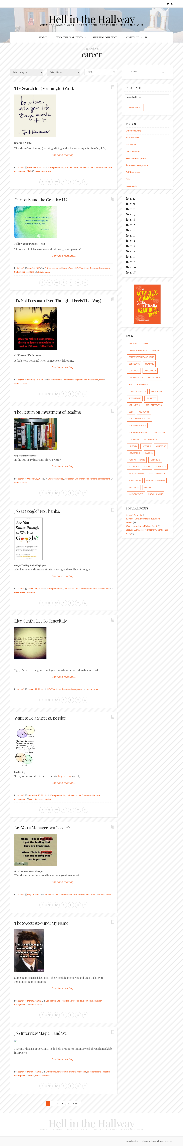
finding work (154, 377)
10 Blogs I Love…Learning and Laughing (143, 518)
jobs (131, 412)
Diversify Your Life (134, 515)
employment (46, 171)
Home (43, 37)
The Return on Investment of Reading (47, 412)
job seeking (159, 432)
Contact (132, 37)
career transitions (27, 592)
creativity (149, 364)
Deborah (20, 167)
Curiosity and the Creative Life (41, 200)
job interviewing (154, 405)
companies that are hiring (141, 357)
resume (147, 466)
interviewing (135, 398)
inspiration (156, 391)
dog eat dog (64, 776)
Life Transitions (97, 167)
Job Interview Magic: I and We (40, 1033)
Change (156, 350)
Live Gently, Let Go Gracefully (40, 621)
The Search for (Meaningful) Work (44, 88)
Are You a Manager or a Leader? (42, 828)
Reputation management (137, 165)
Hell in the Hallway (91, 19)
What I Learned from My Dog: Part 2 (141, 526)
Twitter (147, 487)
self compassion (157, 473)
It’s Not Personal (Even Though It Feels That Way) (57, 300)
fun (130, 384)
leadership (134, 439)
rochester (161, 466)
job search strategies (140, 418)
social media (135, 480)
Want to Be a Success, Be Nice (40, 718)
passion (149, 453)
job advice (151, 398)
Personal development (100, 268)
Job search (84, 167)
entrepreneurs (136, 377)
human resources (137, 391)
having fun (142, 384)
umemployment (136, 494)
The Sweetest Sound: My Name (41, 923)
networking (134, 453)
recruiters (155, 460)
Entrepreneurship (56, 167)
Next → (76, 1103)
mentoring (161, 446)
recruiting (134, 466)
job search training (43, 799)
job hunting (135, 405)
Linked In (133, 446)
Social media (131, 186)
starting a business (155, 480)
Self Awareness (21, 272)
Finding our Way (105, 37)
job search (144, 412)
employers (134, 370)
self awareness (136, 473)
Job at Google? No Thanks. (37, 511)
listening (146, 446)
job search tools (137, 425)
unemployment (155, 494)
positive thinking (137, 460)
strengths (134, 487)
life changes (150, 439)
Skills (29, 171)
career (37, 171)
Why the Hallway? (69, 37)
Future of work (71, 167)
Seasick (129, 522)
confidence (134, 364)
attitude (40, 272)
